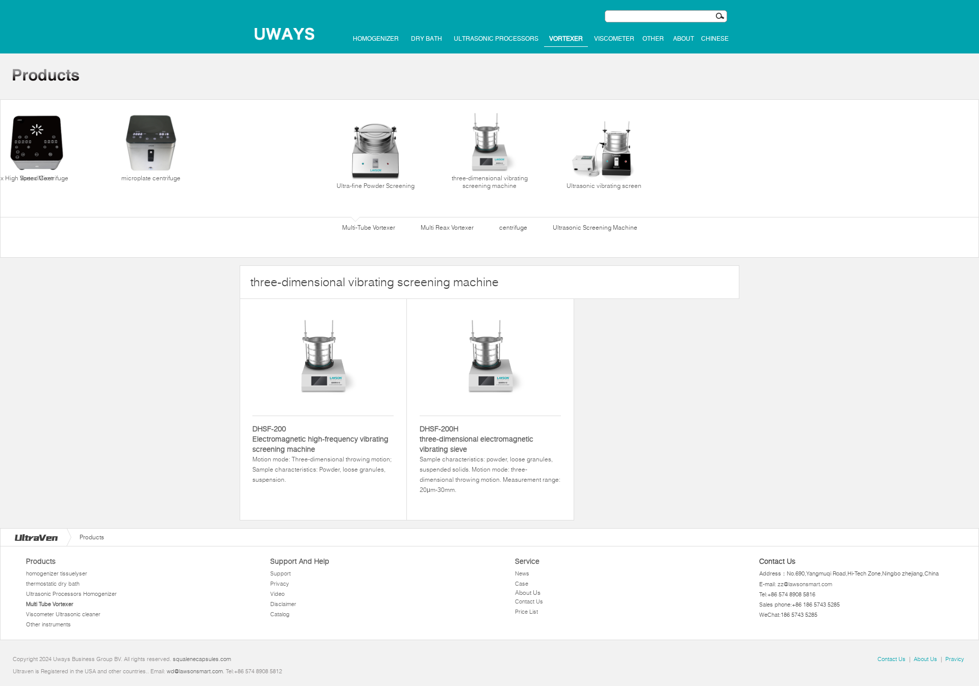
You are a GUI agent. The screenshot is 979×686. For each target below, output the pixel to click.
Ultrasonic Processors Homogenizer (71, 593)
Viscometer (614, 38)
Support (280, 573)
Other (653, 38)
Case (521, 583)
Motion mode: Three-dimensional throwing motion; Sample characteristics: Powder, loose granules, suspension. (322, 453)
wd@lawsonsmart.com (195, 671)
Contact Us (529, 601)
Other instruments (48, 624)
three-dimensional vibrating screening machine (490, 181)
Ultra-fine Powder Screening (376, 185)
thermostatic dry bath (53, 583)
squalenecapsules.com (202, 659)
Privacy (279, 583)
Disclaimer (283, 604)
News (522, 573)
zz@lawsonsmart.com (805, 584)
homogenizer (376, 38)
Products (41, 561)
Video (277, 593)
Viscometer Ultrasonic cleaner (63, 614)
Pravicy (954, 659)
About (683, 38)
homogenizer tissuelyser (56, 573)
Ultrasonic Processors (496, 38)
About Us (527, 592)
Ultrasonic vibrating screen (603, 185)
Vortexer (566, 38)
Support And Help (299, 561)
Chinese (715, 38)
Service (527, 561)
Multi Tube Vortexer (49, 604)
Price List (526, 611)
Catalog (280, 614)
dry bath (426, 38)
